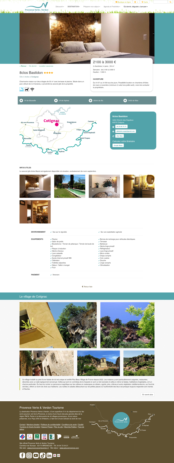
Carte (145, 2)
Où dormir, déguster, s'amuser (135, 6)
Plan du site (58, 427)
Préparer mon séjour (91, 6)
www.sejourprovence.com (69, 448)
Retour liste (87, 286)
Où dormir (33, 66)
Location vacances (46, 66)
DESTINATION (73, 6)
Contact (22, 424)
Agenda (111, 6)
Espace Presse (47, 427)
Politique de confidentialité (50, 424)
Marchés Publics (70, 427)
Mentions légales (33, 424)
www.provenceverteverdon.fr (38, 448)
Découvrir (59, 6)
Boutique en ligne (124, 2)
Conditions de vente (69, 424)
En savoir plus (147, 394)
